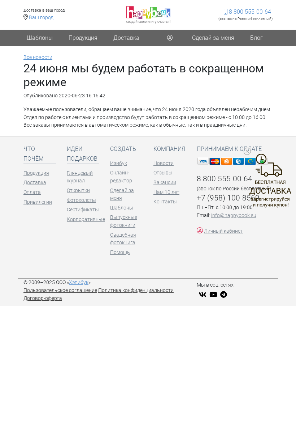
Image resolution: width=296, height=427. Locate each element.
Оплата (32, 192)
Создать (123, 148)
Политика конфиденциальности (136, 290)
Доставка (126, 37)
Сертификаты (83, 210)
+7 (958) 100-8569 (228, 198)
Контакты (165, 202)
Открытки (78, 190)
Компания (169, 148)
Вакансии (164, 182)
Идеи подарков (82, 153)
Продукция (83, 37)
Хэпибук (78, 282)
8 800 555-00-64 (249, 11)
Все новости (37, 57)
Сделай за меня (213, 37)
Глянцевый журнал (80, 177)
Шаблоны (40, 37)
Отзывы (163, 173)
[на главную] (148, 15)
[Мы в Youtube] (214, 295)
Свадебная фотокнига (123, 239)
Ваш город (41, 17)
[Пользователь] (169, 38)
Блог (256, 37)
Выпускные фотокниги (123, 221)
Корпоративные (83, 219)
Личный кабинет (223, 231)
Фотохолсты (81, 200)
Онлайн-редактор (121, 177)
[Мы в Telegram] (224, 295)
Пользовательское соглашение (60, 290)
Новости (163, 163)
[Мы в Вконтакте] (203, 295)
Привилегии (37, 202)
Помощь (120, 252)
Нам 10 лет (166, 192)
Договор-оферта (42, 298)
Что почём (33, 153)
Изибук (118, 163)
